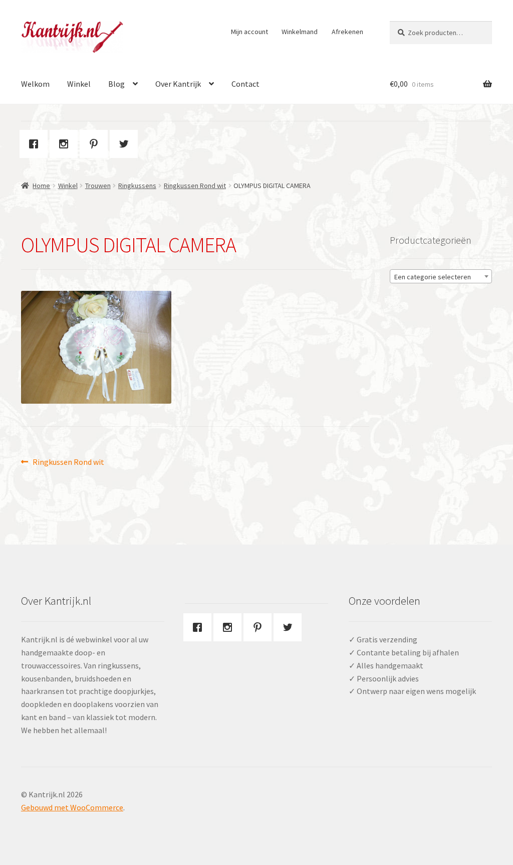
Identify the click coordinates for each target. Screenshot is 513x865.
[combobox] (441, 276)
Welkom (35, 84)
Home (41, 185)
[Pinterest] (96, 143)
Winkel (79, 84)
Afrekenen (347, 31)
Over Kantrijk (178, 84)
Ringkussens (137, 185)
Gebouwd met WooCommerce (72, 807)
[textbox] (440, 277)
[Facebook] (36, 143)
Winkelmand (300, 31)
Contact (245, 84)
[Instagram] (66, 143)
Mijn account (249, 31)
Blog (116, 84)
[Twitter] (126, 143)
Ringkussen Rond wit (195, 185)
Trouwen (98, 185)
